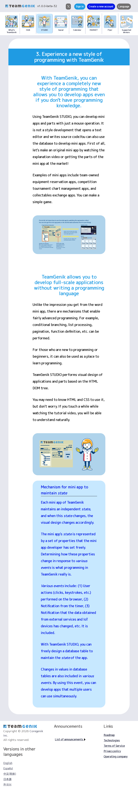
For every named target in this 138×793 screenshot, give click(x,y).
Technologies (112, 740)
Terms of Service (114, 746)
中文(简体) (9, 774)
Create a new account (101, 6)
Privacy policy (112, 751)
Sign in (80, 6)
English (7, 763)
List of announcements (69, 739)
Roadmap (109, 735)
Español (8, 768)
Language (123, 6)
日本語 (7, 779)
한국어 (7, 784)
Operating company (116, 756)
